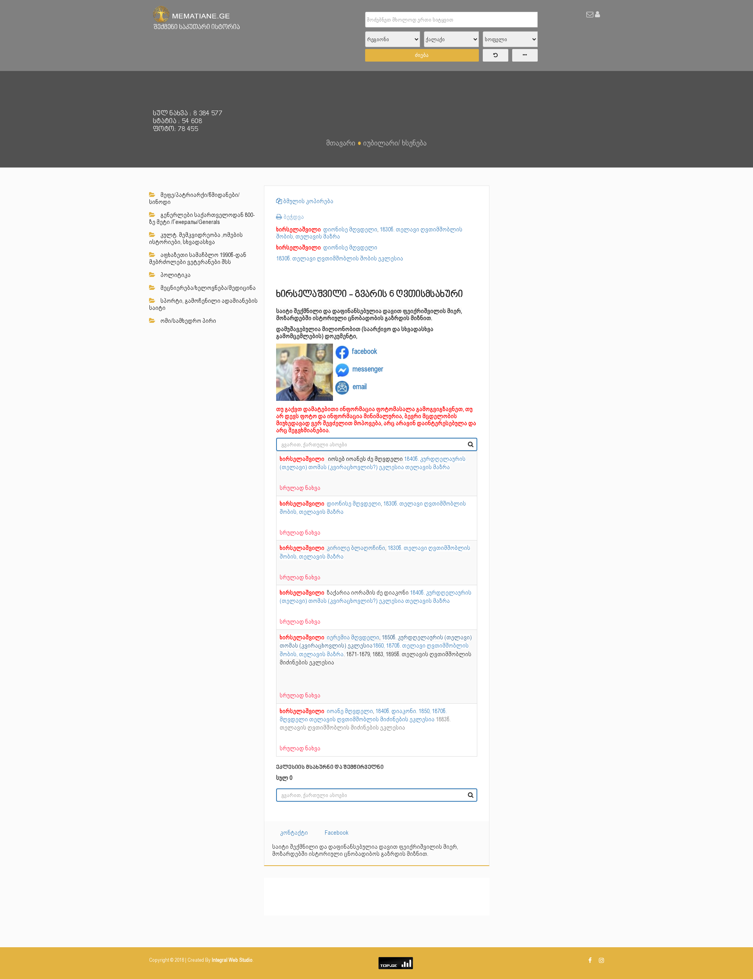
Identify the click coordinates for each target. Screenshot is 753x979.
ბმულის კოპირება (307, 201)
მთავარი (340, 142)
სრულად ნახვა (300, 487)
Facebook (337, 832)
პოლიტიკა (175, 274)
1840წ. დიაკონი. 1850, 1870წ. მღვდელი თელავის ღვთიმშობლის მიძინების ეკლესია (365, 720)
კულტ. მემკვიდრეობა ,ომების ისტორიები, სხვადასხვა (196, 238)
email (360, 386)
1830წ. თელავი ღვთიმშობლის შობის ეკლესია (339, 258)
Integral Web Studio (232, 960)
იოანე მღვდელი (326, 711)
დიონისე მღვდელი (326, 229)
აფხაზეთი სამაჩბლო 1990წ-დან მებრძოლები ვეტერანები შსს (197, 258)
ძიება (422, 55)
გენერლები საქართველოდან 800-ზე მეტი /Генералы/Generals (202, 218)
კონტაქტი (294, 832)
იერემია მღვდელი (329, 637)
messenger (368, 369)
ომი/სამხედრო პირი (187, 320)
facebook (364, 351)
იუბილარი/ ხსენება (395, 142)
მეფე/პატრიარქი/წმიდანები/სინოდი (194, 198)
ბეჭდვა (293, 216)
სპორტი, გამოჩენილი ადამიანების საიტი (203, 304)
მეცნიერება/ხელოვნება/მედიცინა (207, 287)
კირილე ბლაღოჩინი (332, 547)
